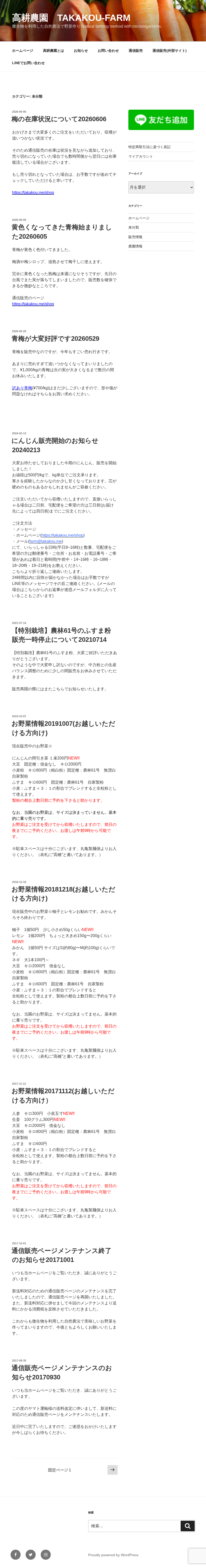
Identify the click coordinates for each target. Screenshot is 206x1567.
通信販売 (136, 51)
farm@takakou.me (45, 541)
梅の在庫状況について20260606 (59, 119)
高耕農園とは (53, 51)
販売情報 (135, 237)
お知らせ (81, 51)
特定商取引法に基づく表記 (149, 147)
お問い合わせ (108, 51)
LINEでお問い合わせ (28, 63)
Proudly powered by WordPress (113, 1555)
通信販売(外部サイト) (169, 51)
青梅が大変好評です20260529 (55, 338)
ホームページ (22, 51)
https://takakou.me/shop (33, 192)
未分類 (133, 227)
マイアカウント (140, 156)
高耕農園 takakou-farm (71, 18)
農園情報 (135, 246)
